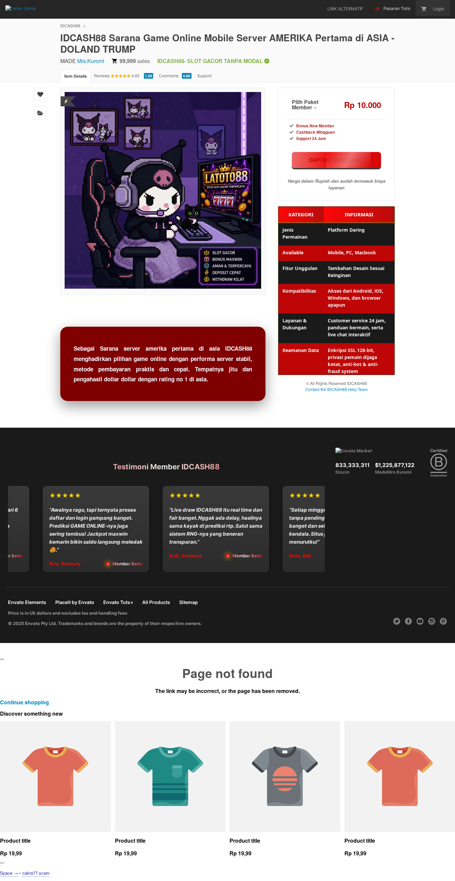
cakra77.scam (36, 873)
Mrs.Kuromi (90, 61)
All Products (156, 602)
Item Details (75, 76)
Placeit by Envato (74, 602)
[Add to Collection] (40, 113)
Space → (9, 873)
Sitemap (188, 602)
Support (204, 75)
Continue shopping (24, 702)
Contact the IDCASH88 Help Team (336, 389)
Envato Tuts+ (118, 602)
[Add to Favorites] (40, 94)
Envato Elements (27, 602)
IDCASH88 (70, 25)
